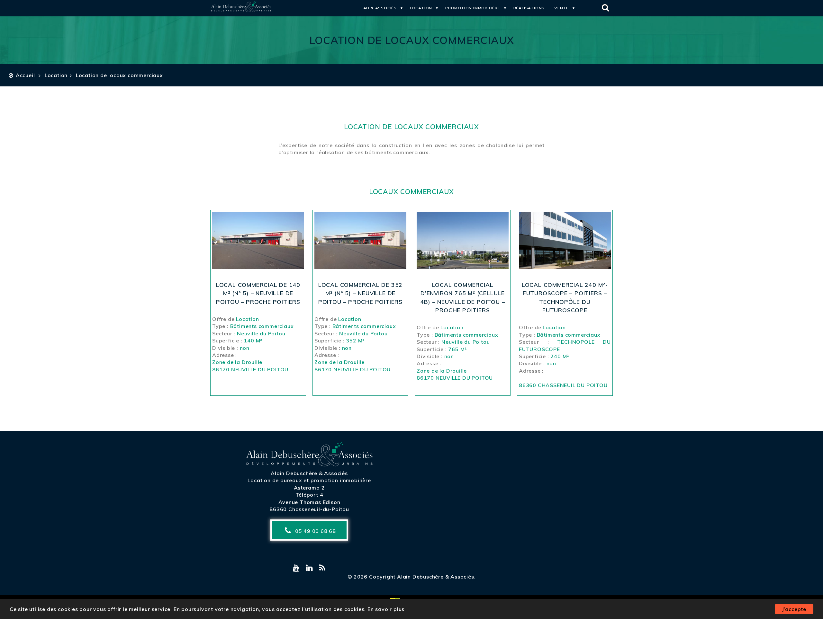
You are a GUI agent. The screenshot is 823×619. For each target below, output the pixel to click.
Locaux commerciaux (411, 191)
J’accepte (794, 609)
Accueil (25, 75)
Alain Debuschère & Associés (309, 473)
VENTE (561, 7)
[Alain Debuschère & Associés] (241, 11)
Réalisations (529, 7)
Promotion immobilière (472, 7)
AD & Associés (380, 7)
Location (421, 7)
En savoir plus (385, 609)
